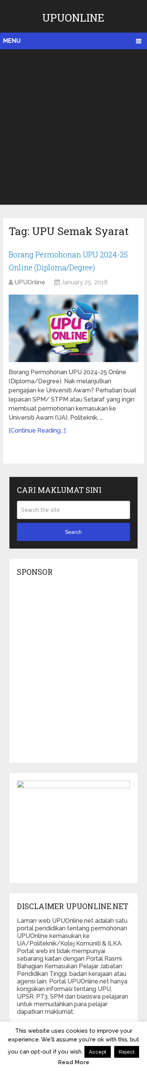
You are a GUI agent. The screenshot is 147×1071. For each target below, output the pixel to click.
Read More (73, 1062)
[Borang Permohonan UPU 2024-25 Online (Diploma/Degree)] (73, 328)
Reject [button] (127, 1052)
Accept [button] (97, 1052)
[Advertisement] (73, 127)
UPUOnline (73, 18)
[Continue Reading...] (37, 430)
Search (73, 532)
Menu (12, 40)
